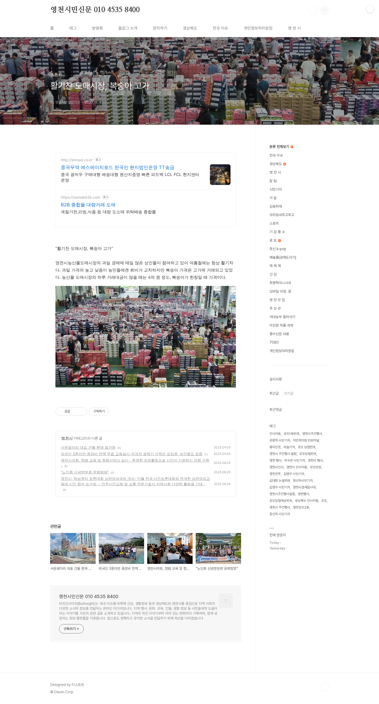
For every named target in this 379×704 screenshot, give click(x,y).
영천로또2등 (301, 507)
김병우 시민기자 (294, 474)
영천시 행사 (315, 460)
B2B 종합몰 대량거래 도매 (88, 204)
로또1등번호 (291, 434)
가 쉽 (273, 198)
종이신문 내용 (279, 334)
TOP (324, 687)
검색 (313, 10)
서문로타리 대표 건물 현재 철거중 (88, 447)
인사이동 (275, 434)
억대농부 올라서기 (282, 317)
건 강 (273, 274)
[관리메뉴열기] (370, 9)
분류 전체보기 (279, 147)
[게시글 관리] (81, 411)
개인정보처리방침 (258, 28)
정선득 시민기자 (279, 514)
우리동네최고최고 (281, 215)
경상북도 (190, 28)
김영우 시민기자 (279, 487)
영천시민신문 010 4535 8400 (95, 10)
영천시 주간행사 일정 (282, 454)
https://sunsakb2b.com (80, 197)
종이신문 (275, 447)
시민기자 (275, 189)
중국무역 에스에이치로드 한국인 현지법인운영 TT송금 (117, 167)
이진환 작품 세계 (281, 325)
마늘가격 (289, 447)
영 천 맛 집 (277, 300)
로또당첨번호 (307, 454)
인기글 (288, 393)
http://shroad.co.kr (77, 160)
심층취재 (275, 206)
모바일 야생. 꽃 (280, 291)
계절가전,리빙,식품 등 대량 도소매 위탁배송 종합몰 (108, 211)
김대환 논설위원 (279, 480)
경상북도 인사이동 (306, 501)
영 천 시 (294, 28)
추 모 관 (275, 308)
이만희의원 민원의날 (306, 440)
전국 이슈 (220, 28)
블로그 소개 (127, 28)
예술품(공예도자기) (282, 257)
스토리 (274, 223)
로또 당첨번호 (307, 447)
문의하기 (160, 28)
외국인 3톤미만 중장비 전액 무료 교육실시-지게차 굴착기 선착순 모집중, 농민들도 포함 (131, 454)
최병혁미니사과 (280, 283)
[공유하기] (75, 411)
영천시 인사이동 (296, 467)
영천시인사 (276, 467)
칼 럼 (273, 181)
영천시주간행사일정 (282, 494)
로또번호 (315, 467)
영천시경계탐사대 (304, 487)
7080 (274, 342)
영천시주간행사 (312, 434)
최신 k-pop (277, 249)
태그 (73, 28)
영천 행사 (275, 460)
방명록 (97, 28)
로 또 (273, 240)
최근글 (274, 393)
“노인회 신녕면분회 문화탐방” (85, 472)
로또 (324, 501)
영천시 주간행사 (279, 507)
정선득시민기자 (303, 480)
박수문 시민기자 (294, 460)
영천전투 (275, 474)
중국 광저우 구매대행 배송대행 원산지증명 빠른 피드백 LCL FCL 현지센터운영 (130, 177)
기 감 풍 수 (277, 232)
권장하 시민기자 (279, 440)
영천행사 (303, 494)
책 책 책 (275, 266)
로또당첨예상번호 (280, 501)
